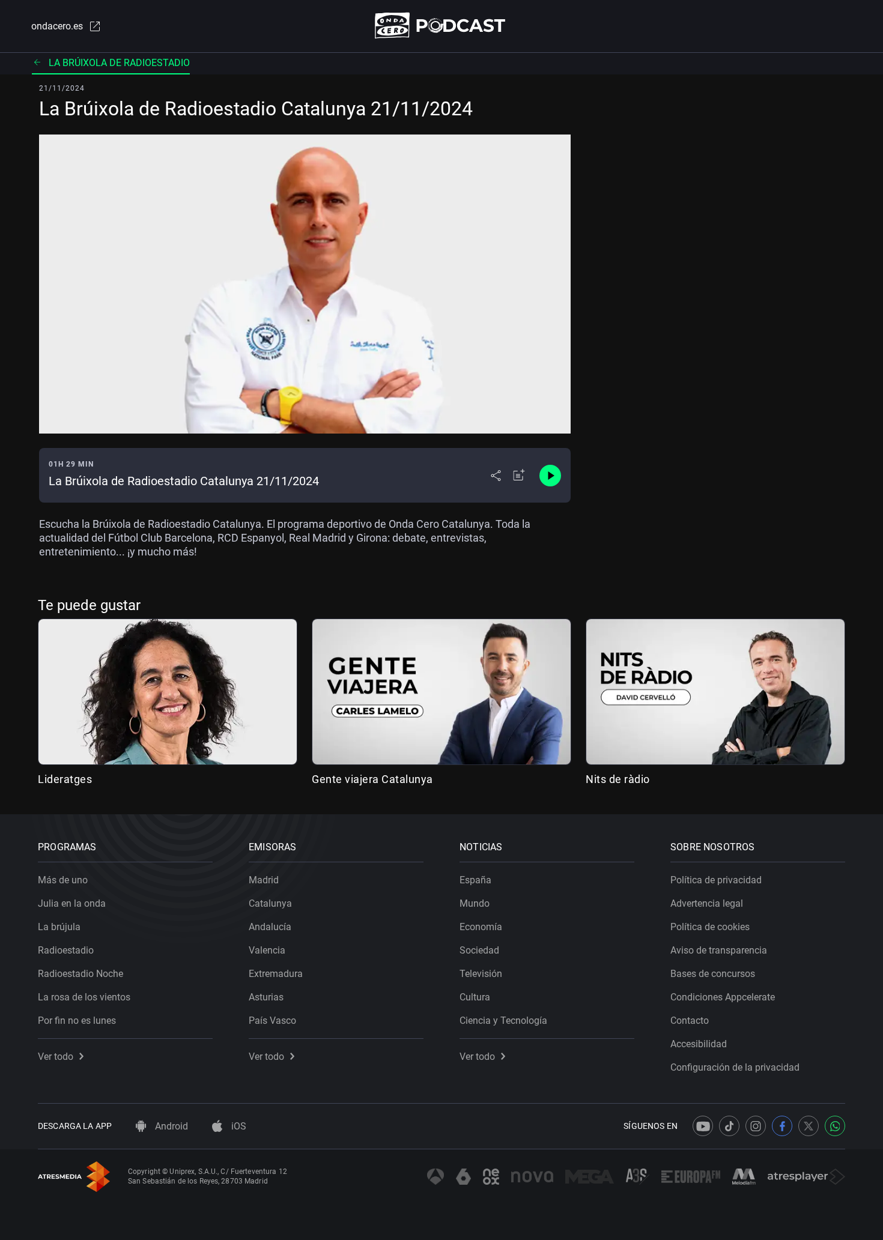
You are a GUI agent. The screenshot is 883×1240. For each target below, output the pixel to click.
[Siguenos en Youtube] (703, 1126)
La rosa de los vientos (84, 997)
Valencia (267, 950)
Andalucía (270, 927)
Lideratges (65, 779)
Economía (481, 927)
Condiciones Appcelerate (722, 997)
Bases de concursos (712, 973)
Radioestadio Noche (80, 973)
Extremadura (276, 973)
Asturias (266, 997)
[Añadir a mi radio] (519, 476)
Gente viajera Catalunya (372, 779)
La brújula (59, 927)
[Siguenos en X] (808, 1126)
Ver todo (55, 1056)
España (475, 880)
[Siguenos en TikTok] (729, 1126)
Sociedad (479, 950)
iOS (237, 1126)
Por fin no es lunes (77, 1020)
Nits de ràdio (618, 779)
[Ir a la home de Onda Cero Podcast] (441, 25)
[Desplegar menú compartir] (496, 476)
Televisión (481, 973)
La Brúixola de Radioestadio (119, 62)
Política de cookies (710, 927)
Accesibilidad (698, 1044)
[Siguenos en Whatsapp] (835, 1126)
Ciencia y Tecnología (503, 1020)
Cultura (475, 997)
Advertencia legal (706, 903)
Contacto (689, 1020)
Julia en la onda (72, 903)
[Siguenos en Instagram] (755, 1126)
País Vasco (272, 1020)
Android (170, 1126)
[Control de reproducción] (550, 475)
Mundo (475, 903)
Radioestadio (66, 950)
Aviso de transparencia (718, 950)
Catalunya (270, 903)
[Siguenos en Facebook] (782, 1126)
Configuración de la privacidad (735, 1067)
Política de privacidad (716, 880)
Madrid (264, 880)
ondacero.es (57, 26)
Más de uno (63, 880)
